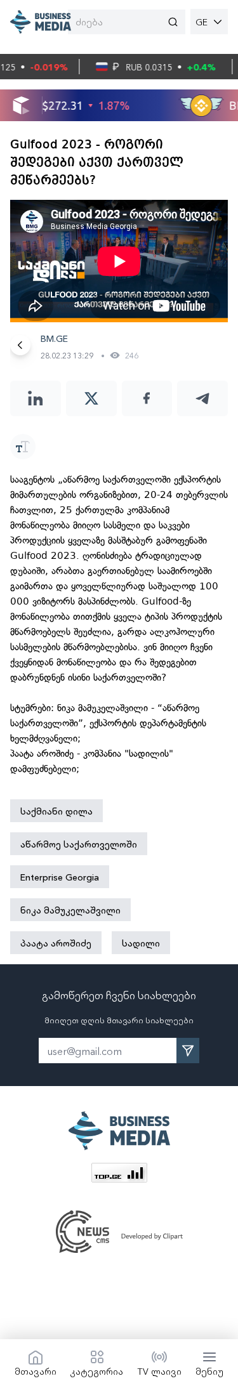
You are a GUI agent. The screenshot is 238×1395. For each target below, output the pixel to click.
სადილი (141, 942)
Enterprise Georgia (59, 876)
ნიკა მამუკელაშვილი (70, 909)
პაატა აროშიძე (55, 942)
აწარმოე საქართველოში (78, 843)
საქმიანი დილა (56, 810)
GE (201, 21)
